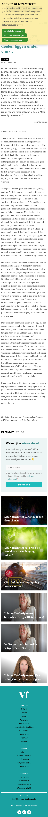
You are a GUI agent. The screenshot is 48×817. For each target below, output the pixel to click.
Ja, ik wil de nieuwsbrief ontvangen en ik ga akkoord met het (25, 476)
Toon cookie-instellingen (14, 35)
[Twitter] (19, 812)
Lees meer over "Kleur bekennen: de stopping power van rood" (24, 576)
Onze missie (24, 723)
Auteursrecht (24, 730)
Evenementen (24, 781)
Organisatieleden (24, 763)
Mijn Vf (24, 748)
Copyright (24, 738)
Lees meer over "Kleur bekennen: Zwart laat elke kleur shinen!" (24, 510)
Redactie (24, 709)
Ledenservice (24, 759)
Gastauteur (42, 122)
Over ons (24, 705)
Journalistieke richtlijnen (24, 727)
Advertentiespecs (24, 784)
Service (24, 773)
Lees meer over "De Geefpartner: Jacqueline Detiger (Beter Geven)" (24, 638)
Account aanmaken (24, 756)
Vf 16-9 (20, 432)
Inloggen (24, 752)
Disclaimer (24, 741)
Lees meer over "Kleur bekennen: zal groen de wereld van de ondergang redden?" (24, 543)
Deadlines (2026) (24, 788)
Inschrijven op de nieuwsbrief (25, 805)
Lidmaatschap (24, 734)
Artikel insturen (24, 777)
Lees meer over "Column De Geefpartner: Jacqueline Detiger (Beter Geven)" (24, 607)
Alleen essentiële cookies (14, 39)
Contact (24, 716)
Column (5, 59)
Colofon (24, 713)
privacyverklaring (10, 24)
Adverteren (24, 720)
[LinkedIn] (24, 812)
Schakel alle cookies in (13, 30)
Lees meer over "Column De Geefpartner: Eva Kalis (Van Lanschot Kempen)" (24, 669)
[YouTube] (29, 812)
